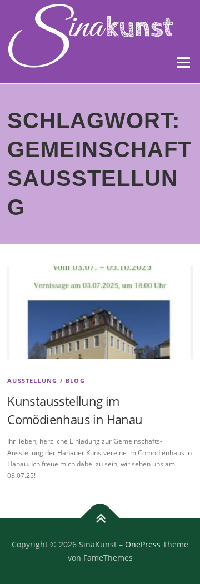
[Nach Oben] (100, 518)
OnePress (143, 544)
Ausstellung (32, 380)
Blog (75, 380)
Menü (182, 62)
